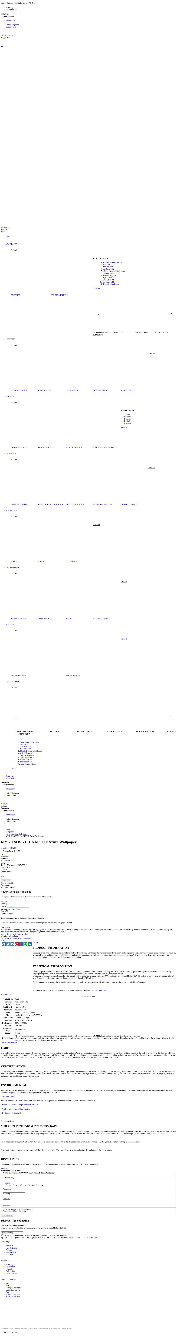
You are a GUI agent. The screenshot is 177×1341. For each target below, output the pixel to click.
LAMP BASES (72, 390)
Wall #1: (4, 901)
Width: (3, 904)
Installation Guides (13, 1290)
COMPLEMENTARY (59, 295)
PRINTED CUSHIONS (102, 504)
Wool (128, 421)
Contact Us (10, 1254)
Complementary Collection (16, 834)
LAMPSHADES (44, 390)
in (19, 909)
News (8, 1283)
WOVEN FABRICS (74, 447)
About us (9, 1246)
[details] (39, 3)
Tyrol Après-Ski (109, 278)
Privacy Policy (7, 1211)
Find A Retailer (11, 1248)
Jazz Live (106, 265)
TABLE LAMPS (127, 390)
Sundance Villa (109, 282)
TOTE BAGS (43, 619)
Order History (11, 1271)
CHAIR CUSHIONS (129, 504)
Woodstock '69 (108, 280)
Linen (128, 415)
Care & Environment (9, 1043)
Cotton (128, 419)
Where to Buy (11, 10)
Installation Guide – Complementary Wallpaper (20, 1105)
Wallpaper (9, 832)
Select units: (5, 909)
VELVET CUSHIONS (75, 504)
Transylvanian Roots (111, 284)
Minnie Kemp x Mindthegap (114, 271)
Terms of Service (19, 1211)
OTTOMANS (71, 561)
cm (14, 909)
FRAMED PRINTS (18, 676)
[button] (88, 46)
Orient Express (108, 273)
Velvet (128, 417)
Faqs (7, 1292)
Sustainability (11, 1252)
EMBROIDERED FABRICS (104, 447)
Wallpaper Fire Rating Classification (16, 1109)
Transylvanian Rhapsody (112, 262)
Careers (9, 1250)
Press (8, 1286)
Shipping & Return (8, 1121)
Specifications (6, 994)
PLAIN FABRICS (45, 447)
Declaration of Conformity (12, 1113)
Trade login (10, 8)
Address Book (11, 1273)
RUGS (68, 619)
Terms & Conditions (13, 1294)
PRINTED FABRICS (19, 447)
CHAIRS (41, 561)
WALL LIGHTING (100, 390)
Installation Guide (100, 990)
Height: (4, 906)
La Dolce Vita (108, 269)
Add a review (6, 861)
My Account (5, 227)
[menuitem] (8, 236)
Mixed (128, 423)
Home (8, 830)
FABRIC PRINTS (73, 676)
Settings (4, 806)
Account (4, 804)
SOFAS (14, 561)
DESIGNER (15, 295)
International (10, 20)
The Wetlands (108, 267)
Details (35, 943)
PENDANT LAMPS (19, 390)
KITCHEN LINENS (101, 619)
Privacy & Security (13, 1296)
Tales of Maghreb (109, 275)
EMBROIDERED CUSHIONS (50, 504)
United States (11, 27)
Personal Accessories (18, 619)
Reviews (4, 1168)
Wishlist (9, 1269)
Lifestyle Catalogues (13, 1288)
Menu (3, 232)
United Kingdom (12, 25)
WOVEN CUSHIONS (19, 504)
